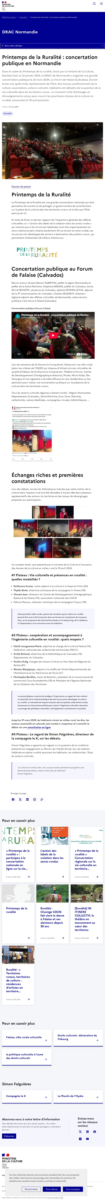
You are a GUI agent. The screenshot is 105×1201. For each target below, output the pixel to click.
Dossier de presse (21, 186)
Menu (101, 3)
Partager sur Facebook (13, 799)
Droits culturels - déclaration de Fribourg (77, 1037)
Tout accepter (73, 1189)
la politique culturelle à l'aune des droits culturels (24, 1056)
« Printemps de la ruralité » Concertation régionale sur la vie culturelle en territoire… (86, 860)
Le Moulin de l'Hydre (70, 1096)
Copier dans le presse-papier (41, 799)
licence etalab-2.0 (54, 1198)
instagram (80, 1138)
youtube (87, 1138)
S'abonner (9, 1136)
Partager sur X (20, 799)
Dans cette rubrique (13, 45)
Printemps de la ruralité (16, 910)
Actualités (23, 17)
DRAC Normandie (9, 17)
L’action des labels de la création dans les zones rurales (52, 856)
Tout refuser (52, 1189)
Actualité (8, 113)
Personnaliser (31, 1189)
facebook (94, 1131)
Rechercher (94, 3)
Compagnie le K (16, 1096)
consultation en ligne (39, 727)
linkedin (87, 1131)
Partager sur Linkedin (27, 799)
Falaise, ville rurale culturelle (24, 1037)
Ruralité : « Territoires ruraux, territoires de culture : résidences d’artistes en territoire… (18, 980)
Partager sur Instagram (34, 799)
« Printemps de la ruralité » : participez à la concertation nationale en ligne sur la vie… (18, 860)
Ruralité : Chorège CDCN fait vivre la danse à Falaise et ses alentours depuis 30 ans (52, 917)
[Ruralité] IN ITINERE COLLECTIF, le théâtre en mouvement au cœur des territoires (85, 919)
